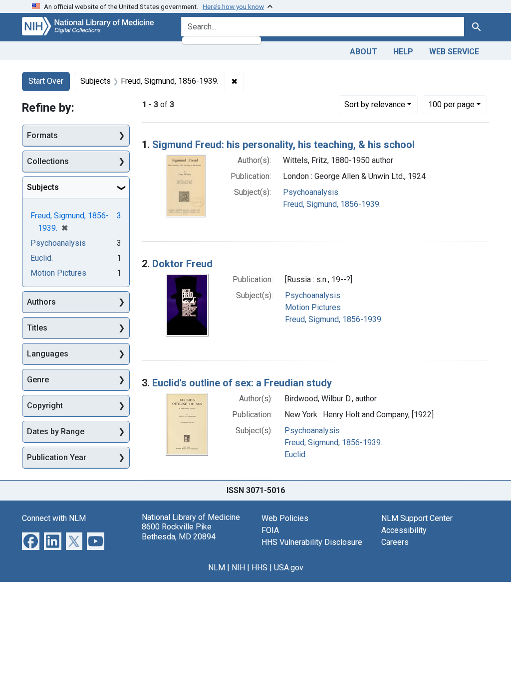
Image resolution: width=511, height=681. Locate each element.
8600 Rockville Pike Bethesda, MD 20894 (179, 531)
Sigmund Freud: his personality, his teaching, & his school (283, 145)
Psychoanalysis (310, 192)
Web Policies (284, 518)
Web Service (454, 51)
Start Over (45, 81)
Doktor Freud (182, 264)
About (363, 51)
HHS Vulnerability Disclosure (311, 542)
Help (403, 51)
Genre (38, 379)
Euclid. (295, 454)
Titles (37, 328)
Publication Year (56, 457)
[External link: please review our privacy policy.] (30, 540)
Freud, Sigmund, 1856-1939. (332, 204)
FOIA (270, 530)
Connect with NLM (54, 518)
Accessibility (404, 530)
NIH (238, 567)
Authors (41, 302)
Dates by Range (55, 431)
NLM (216, 567)
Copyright (45, 405)
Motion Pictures (313, 307)
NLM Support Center (417, 518)
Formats (42, 135)
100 (451, 104)
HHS (259, 567)
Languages (47, 353)
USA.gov (288, 567)
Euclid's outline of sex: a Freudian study (242, 383)
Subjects (43, 187)
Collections (48, 161)
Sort (374, 104)
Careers (395, 542)
